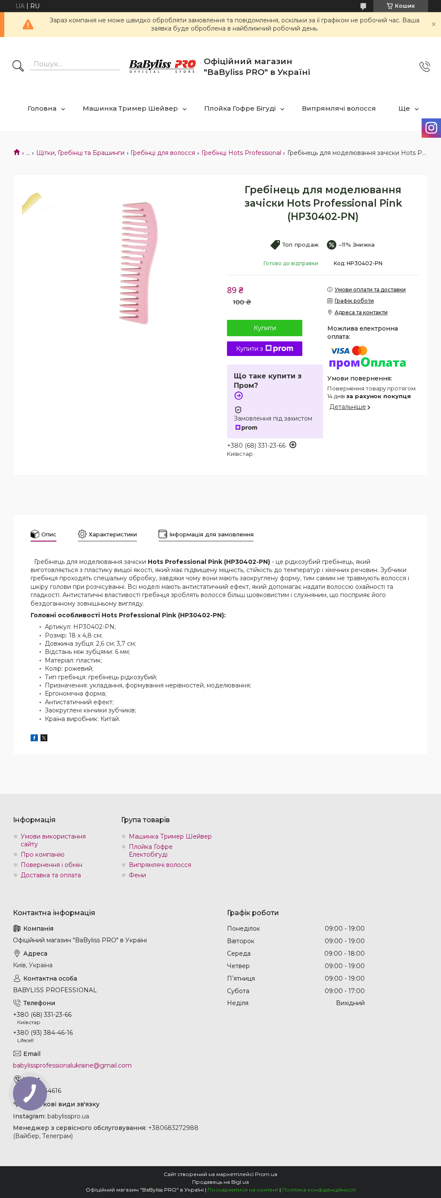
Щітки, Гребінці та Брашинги (80, 153)
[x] (43, 739)
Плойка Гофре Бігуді (240, 108)
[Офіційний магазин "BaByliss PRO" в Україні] (162, 67)
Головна (42, 108)
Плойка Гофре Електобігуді (151, 850)
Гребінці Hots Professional (241, 153)
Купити (265, 328)
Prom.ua (266, 1174)
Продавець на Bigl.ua (220, 1182)
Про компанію (43, 854)
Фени (137, 875)
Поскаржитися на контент (243, 1189)
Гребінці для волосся (162, 153)
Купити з (249, 349)
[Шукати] (18, 67)
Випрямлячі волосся (339, 108)
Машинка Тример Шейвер (130, 108)
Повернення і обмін (51, 865)
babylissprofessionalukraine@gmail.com (72, 1065)
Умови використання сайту (53, 840)
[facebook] (34, 739)
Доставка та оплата (51, 875)
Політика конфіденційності (319, 1189)
